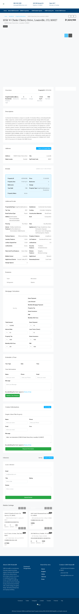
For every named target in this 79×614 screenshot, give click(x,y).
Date (22, 364)
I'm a (30, 426)
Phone (22, 374)
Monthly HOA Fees (10, 343)
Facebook (20, 600)
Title (6, 478)
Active (5, 26)
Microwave (33, 278)
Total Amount (9, 322)
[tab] (66, 35)
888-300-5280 (17, 3)
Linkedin (42, 600)
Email (37, 374)
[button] (69, 16)
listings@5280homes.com (20, 5)
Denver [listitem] (43, 569)
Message (7, 380)
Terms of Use (27, 392)
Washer (33, 282)
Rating (31, 478)
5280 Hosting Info (49, 10)
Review (7, 485)
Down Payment (33, 322)
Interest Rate (8, 329)
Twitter (27, 600)
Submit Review (28, 497)
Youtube (48, 600)
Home (5, 10)
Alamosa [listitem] (43, 576)
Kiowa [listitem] (42, 579)
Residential (11, 16)
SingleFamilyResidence (21, 16)
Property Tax (8, 336)
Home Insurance (33, 336)
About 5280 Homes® (13, 10)
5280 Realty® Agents (37, 10)
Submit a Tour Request (12, 395)
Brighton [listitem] (43, 571)
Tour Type (8, 364)
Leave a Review (48, 457)
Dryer (8, 278)
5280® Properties (24, 10)
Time (37, 364)
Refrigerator (10, 282)
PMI (30, 343)
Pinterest (55, 600)
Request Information (28, 449)
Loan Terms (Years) (34, 329)
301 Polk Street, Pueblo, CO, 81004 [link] (41, 533)
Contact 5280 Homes (60, 10)
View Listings (47, 407)
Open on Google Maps (44, 148)
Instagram (34, 600)
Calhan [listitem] (43, 574)
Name (6, 374)
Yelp (62, 600)
